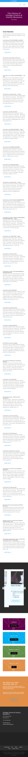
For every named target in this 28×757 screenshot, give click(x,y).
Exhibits (14, 622)
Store (9, 748)
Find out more (12, 601)
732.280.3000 (14, 1)
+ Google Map (12, 597)
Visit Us (14, 667)
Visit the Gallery (14, 625)
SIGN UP (14, 700)
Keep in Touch (15, 748)
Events (16, 747)
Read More (7, 52)
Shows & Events (14, 649)
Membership (7, 747)
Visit (12, 747)
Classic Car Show (12, 586)
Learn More (14, 653)
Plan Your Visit (14, 663)
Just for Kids (14, 636)
